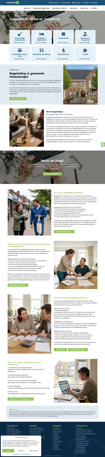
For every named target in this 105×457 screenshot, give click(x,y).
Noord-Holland (57, 432)
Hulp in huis (27, 8)
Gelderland (56, 449)
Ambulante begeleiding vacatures (86, 434)
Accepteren (8, 450)
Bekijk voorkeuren (33, 450)
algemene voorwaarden (53, 416)
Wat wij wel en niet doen (37, 430)
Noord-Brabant (57, 441)
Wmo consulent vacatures (84, 432)
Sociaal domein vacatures (84, 430)
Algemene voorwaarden (26, 454)
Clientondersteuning (13, 430)
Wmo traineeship (81, 451)
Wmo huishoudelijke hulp (14, 432)
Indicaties (94, 8)
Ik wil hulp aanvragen (77, 349)
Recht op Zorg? (54, 2)
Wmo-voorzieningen (13, 434)
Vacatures (79, 428)
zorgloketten (66, 413)
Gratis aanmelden (35, 432)
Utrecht (55, 447)
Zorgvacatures (80, 447)
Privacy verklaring (16, 454)
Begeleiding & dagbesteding (41, 8)
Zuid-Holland (57, 430)
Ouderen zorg (84, 8)
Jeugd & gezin (73, 8)
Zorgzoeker (66, 2)
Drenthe (55, 434)
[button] (103, 144)
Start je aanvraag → (20, 42)
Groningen (56, 437)
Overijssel (56, 428)
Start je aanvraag (17, 98)
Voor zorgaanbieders (36, 428)
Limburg (55, 439)
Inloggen (95, 2)
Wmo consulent (80, 435)
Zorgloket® (46, 455)
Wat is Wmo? (11, 428)
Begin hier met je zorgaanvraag (20, 399)
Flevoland (56, 445)
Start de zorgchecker (52, 174)
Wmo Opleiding (80, 453)
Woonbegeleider (81, 437)
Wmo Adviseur (80, 439)
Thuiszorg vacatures (82, 445)
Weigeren (21, 450)
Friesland (56, 435)
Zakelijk (86, 2)
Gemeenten (77, 2)
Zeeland (55, 443)
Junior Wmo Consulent (82, 441)
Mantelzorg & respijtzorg (59, 8)
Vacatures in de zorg (82, 443)
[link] (19, 37)
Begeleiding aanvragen (63, 231)
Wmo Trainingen (81, 449)
